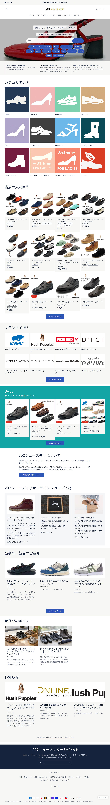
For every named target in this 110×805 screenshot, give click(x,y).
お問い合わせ (54, 780)
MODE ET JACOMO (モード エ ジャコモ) (16, 372)
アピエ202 (72, 51)
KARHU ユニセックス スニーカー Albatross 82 (91, 427)
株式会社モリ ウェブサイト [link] (16, 542)
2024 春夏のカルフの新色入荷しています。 (54, 582)
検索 (20, 777)
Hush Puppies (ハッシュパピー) (42, 349)
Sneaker (58, 115)
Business (33, 145)
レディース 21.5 (67, 47)
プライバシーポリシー (75, 777)
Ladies (32, 115)
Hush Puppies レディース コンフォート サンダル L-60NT (92, 220)
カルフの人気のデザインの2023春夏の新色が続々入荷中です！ (88, 584)
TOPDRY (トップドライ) (90, 371)
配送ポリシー (74, 801)
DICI (63, 51)
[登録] (70, 763)
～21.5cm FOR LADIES (38, 176)
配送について (45, 532)
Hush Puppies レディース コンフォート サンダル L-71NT (17, 220)
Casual (83, 115)
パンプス (56, 51)
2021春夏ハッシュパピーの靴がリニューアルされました (88, 706)
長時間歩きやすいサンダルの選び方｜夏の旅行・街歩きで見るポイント (21, 651)
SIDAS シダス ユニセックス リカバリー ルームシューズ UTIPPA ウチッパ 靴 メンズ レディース (67, 262)
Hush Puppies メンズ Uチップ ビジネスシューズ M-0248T (42, 302)
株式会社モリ (82, 461)
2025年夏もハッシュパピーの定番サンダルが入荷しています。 (21, 584)
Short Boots (9, 176)
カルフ (56, 47)
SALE (83, 176)
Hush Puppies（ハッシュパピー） (40, 47)
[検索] (78, 40)
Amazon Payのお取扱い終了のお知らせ (54, 706)
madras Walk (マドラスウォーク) (66, 372)
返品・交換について (82, 537)
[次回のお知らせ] (75, 2)
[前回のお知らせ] (35, 2)
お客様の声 (44, 780)
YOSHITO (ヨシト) (37, 371)
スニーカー (46, 51)
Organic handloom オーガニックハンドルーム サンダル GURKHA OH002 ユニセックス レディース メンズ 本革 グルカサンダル (42, 429)
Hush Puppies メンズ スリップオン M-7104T (16, 261)
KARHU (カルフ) (11, 349)
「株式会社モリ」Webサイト (31, 475)
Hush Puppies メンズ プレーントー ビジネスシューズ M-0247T (67, 427)
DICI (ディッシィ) (87, 349)
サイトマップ (64, 780)
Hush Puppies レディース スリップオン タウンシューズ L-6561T (92, 302)
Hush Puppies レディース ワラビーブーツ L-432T (92, 261)
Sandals (58, 145)
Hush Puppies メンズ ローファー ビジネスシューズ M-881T (67, 302)
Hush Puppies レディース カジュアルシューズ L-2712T (17, 302)
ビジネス (29, 51)
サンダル (77, 47)
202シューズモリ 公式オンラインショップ (20, 801)
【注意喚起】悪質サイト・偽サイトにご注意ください (55, 737)
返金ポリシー (47, 801)
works (49, 55)
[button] (7, 9)
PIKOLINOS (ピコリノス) (64, 349)
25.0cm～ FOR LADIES (64, 176)
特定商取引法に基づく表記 (57, 777)
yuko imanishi (58, 55)
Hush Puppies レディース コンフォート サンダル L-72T (42, 261)
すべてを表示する (55, 317)
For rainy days (86, 145)
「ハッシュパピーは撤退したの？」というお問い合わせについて (21, 707)
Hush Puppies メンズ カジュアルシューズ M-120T (42, 220)
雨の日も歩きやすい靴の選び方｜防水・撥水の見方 (54, 650)
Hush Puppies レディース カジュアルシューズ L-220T (67, 220)
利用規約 (86, 777)
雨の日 (38, 51)
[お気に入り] (100, 9)
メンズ (81, 51)
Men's (7, 115)
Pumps (7, 145)
